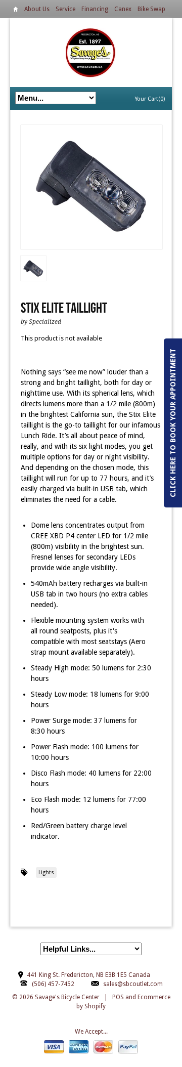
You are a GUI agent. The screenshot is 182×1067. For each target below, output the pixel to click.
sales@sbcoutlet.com (133, 984)
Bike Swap (151, 9)
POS (118, 997)
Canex (122, 9)
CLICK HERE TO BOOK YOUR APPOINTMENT (173, 423)
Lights (46, 872)
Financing (94, 9)
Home (15, 11)
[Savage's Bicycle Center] (91, 52)
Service (65, 9)
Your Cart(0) (150, 99)
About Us (37, 9)
